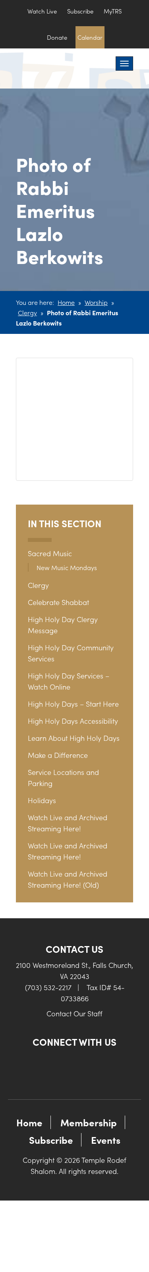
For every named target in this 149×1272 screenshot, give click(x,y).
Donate (57, 37)
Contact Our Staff (74, 1013)
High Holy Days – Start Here (73, 704)
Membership (88, 1122)
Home (66, 302)
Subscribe (80, 11)
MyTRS (113, 11)
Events (105, 1139)
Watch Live (42, 11)
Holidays (42, 800)
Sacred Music (50, 553)
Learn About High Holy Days (74, 738)
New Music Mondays (67, 567)
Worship (96, 302)
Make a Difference (58, 755)
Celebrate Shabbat (58, 602)
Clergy (27, 312)
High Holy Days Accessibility (73, 721)
